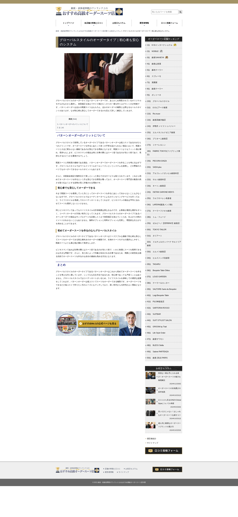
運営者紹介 (151, 439)
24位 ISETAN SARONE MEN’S (160, 192)
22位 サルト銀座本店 (156, 179)
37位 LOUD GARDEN (156, 277)
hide (74, 119)
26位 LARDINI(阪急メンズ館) (159, 204)
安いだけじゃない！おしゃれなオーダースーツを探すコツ (169, 413)
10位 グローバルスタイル (158, 101)
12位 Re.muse (153, 114)
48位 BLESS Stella (155, 345)
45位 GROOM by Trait (157, 327)
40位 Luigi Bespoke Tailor (158, 295)
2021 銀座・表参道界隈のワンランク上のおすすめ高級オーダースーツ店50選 (120, 482)
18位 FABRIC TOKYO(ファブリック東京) (163, 153)
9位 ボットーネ (154, 95)
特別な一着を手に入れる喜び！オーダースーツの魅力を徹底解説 (169, 376)
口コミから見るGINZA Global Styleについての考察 (169, 402)
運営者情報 (144, 23)
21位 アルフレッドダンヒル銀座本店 (163, 173)
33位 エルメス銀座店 (156, 252)
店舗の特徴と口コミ (112, 469)
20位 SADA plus (154, 167)
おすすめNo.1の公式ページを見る (99, 323)
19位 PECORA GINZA (157, 161)
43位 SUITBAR (154, 314)
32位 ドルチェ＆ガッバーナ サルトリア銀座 (164, 243)
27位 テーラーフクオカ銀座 (159, 211)
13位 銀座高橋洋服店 (156, 120)
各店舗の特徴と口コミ (93, 23)
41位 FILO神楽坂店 (155, 301)
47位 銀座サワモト (155, 339)
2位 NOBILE (153, 51)
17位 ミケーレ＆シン (156, 145)
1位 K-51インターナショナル (159, 45)
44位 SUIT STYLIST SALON (159, 320)
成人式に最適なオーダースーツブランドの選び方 (169, 425)
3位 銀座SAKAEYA (155, 57)
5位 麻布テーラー (155, 70)
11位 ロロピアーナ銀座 (157, 107)
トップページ (68, 23)
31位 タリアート (154, 236)
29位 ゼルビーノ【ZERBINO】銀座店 (163, 223)
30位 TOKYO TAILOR (156, 229)
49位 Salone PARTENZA (158, 352)
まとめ (60, 128)
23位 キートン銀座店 (156, 186)
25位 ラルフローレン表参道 (159, 198)
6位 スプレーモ (154, 76)
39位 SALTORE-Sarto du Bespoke (161, 289)
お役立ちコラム (118, 23)
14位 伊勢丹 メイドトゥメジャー (161, 126)
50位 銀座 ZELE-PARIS (157, 358)
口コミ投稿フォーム (169, 23)
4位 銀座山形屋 (154, 64)
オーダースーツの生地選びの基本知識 (169, 390)
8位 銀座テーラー (155, 89)
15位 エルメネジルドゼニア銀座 (161, 132)
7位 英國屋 (152, 82)
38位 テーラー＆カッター (158, 283)
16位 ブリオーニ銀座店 (157, 139)
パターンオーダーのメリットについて (72, 124)
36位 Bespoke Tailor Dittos (158, 270)
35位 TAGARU (153, 264)
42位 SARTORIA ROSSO (158, 308)
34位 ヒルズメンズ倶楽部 (158, 258)
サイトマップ (152, 443)
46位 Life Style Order (156, 333)
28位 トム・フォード (156, 217)
